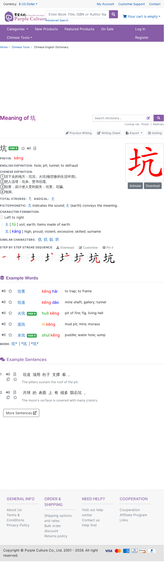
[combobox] (77, 14)
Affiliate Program (133, 515)
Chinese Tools (21, 47)
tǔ (14, 224)
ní (43, 324)
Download (66, 247)
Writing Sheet (110, 133)
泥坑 (21, 324)
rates (55, 521)
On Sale (107, 29)
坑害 (21, 291)
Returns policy (55, 536)
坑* (14, 343)
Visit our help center (92, 512)
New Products (46, 29)
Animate (135, 186)
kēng (18, 158)
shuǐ (45, 335)
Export (134, 133)
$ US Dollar (27, 4)
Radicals (158, 124)
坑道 (21, 302)
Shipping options (58, 515)
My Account (105, 4)
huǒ (45, 313)
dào (55, 302)
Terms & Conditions (15, 517)
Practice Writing (80, 133)
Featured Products (79, 29)
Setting (156, 133)
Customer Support (131, 4)
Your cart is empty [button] (142, 16)
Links (124, 520)
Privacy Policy (18, 525)
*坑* (35, 343)
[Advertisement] (82, 83)
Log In (140, 29)
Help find (89, 525)
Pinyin (145, 124)
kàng (16, 231)
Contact (154, 4)
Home (3, 47)
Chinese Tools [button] (18, 37)
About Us (14, 510)
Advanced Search (57, 20)
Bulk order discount (52, 528)
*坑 (24, 343)
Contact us (91, 520)
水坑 (21, 335)
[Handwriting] (148, 118)
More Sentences (19, 413)
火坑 (21, 313)
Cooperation (130, 510)
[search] (113, 14)
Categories (16, 29)
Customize (90, 247)
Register (141, 37)
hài (54, 291)
